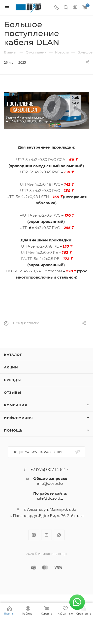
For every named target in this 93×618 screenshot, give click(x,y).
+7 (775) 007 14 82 (48, 470)
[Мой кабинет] (75, 7)
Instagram (34, 535)
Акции (11, 367)
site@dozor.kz (50, 498)
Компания (15, 405)
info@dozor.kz (50, 483)
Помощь (13, 430)
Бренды (12, 380)
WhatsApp (59, 535)
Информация (18, 418)
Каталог (13, 355)
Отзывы (12, 392)
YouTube (46, 535)
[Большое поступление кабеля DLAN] (46, 110)
